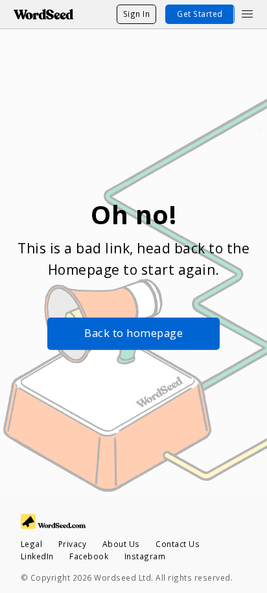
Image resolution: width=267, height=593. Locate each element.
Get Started (200, 13)
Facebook (88, 556)
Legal (32, 544)
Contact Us (178, 544)
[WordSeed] (43, 14)
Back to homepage (133, 332)
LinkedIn (37, 556)
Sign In (136, 13)
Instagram (145, 556)
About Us (121, 544)
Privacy (72, 544)
